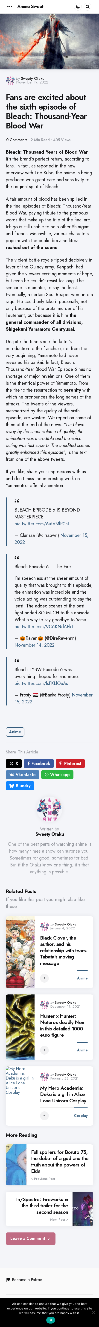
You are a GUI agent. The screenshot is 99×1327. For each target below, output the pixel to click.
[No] (93, 1312)
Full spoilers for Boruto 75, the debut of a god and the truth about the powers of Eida (59, 1161)
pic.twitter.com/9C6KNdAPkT (44, 626)
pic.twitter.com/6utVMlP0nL (42, 524)
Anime (15, 732)
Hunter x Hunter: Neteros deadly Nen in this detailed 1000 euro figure (62, 1025)
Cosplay (81, 1115)
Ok (51, 1320)
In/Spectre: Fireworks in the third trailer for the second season (42, 1205)
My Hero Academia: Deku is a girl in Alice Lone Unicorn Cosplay (63, 1094)
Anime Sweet (30, 6)
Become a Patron (27, 1280)
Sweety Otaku (32, 78)
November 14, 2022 (35, 645)
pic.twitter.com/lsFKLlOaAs (41, 683)
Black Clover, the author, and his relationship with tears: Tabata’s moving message (63, 951)
